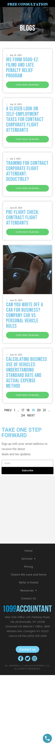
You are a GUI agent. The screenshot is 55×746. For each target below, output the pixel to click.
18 (28, 410)
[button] (27, 84)
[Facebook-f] (20, 658)
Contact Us (28, 598)
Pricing (28, 566)
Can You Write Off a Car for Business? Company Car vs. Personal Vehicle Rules (24, 315)
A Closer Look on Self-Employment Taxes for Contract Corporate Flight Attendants (25, 119)
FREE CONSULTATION (27, 4)
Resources (27, 590)
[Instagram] (34, 658)
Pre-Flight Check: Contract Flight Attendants (22, 217)
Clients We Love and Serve (28, 574)
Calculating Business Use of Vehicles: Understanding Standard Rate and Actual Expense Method (26, 372)
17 (23, 410)
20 (39, 410)
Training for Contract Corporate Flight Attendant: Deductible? (27, 171)
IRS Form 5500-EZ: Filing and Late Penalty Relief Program (22, 67)
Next (31, 415)
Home (28, 550)
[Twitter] (27, 658)
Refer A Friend (28, 582)
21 (44, 410)
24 (23, 415)
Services (26, 558)
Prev (8, 410)
